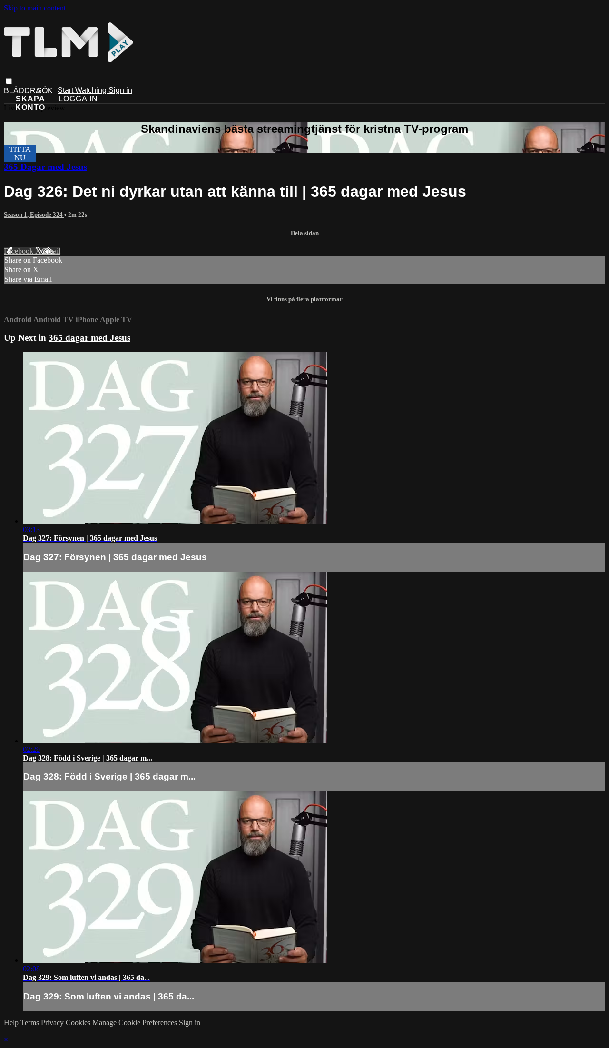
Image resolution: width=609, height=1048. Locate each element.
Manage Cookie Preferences (135, 1022)
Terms (30, 1022)
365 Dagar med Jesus (45, 167)
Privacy (53, 1022)
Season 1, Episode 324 (34, 214)
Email (51, 251)
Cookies (79, 1022)
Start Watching (83, 90)
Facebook (19, 251)
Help (12, 1022)
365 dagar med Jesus (89, 338)
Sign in (120, 90)
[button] (9, 81)
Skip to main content (35, 8)
